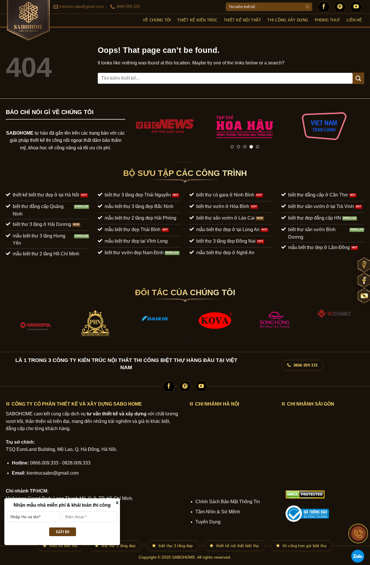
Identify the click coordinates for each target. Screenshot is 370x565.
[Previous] (137, 131)
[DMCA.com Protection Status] (305, 494)
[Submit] (307, 7)
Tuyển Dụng (208, 521)
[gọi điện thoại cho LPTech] (358, 533)
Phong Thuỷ (328, 20)
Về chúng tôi (157, 20)
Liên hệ (354, 20)
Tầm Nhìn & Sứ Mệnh (217, 511)
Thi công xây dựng (287, 20)
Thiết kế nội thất (242, 20)
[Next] (352, 131)
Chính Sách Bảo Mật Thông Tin (227, 501)
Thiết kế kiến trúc (197, 20)
